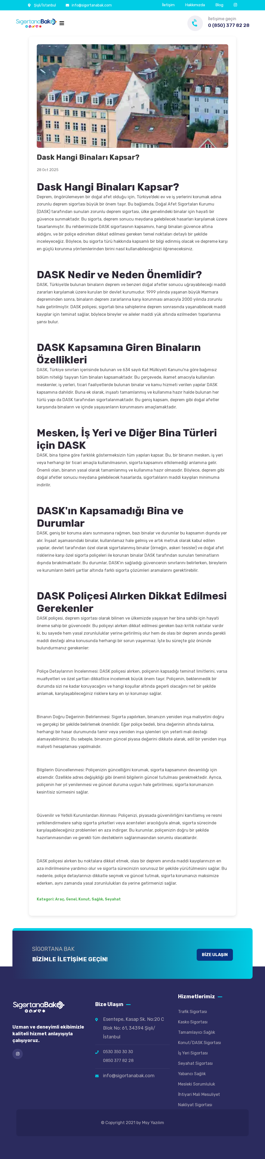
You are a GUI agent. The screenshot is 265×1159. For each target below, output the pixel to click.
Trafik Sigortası (192, 1011)
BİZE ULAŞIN (215, 954)
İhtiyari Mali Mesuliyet (199, 1094)
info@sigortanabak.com (92, 5)
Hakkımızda (195, 5)
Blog (219, 5)
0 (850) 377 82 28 (228, 25)
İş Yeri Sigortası (193, 1053)
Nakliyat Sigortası (195, 1104)
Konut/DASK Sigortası (199, 1042)
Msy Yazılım (153, 1122)
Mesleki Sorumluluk (196, 1084)
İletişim (168, 5)
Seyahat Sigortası (195, 1063)
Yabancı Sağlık (192, 1073)
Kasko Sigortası (193, 1021)
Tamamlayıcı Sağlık (196, 1032)
